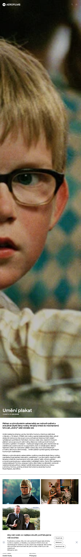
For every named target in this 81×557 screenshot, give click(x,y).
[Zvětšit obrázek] (21, 491)
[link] (59, 538)
